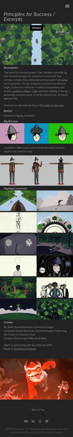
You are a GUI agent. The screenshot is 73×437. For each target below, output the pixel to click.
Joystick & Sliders (21, 91)
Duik (35, 91)
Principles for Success (52, 105)
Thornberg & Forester (24, 349)
